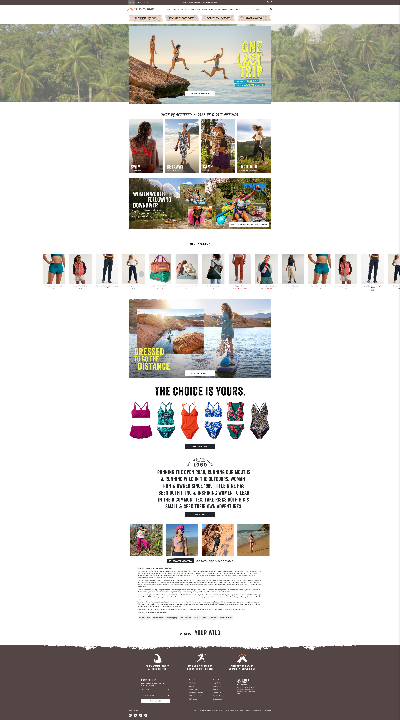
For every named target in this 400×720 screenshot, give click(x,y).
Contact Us (217, 692)
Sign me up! (155, 701)
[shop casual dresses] (200, 338)
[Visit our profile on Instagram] (130, 715)
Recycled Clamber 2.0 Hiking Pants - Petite (107, 286)
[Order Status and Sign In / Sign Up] (268, 2)
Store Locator (217, 699)
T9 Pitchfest (193, 699)
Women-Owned (214, 9)
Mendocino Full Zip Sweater (80, 286)
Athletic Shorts (158, 618)
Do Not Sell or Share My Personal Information (238, 710)
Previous (141, 274)
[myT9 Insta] (200, 545)
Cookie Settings (257, 710)
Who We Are (193, 683)
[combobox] (261, 9)
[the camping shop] (218, 146)
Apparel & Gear (177, 9)
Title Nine (131, 2)
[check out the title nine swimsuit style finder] (254, 18)
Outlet (139, 2)
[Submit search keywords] (271, 9)
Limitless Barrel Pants (133, 286)
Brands (224, 9)
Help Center (217, 683)
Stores (146, 2)
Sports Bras (195, 9)
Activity (204, 9)
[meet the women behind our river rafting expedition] (200, 203)
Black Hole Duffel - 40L (160, 286)
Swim (187, 9)
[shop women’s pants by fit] (146, 18)
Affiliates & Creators (196, 692)
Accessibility (268, 710)
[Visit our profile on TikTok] (145, 715)
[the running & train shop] (254, 146)
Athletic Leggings (172, 618)
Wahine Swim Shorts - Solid (53, 286)
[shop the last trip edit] (182, 18)
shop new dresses (200, 373)
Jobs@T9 (192, 686)
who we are (200, 514)
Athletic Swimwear (225, 618)
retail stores (163, 609)
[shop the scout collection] (218, 18)
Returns (215, 689)
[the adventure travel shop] (182, 146)
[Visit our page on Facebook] (135, 715)
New (168, 9)
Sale (231, 9)
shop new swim (200, 446)
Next (258, 274)
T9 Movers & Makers (196, 696)
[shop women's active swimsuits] (200, 417)
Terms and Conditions (205, 710)
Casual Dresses (185, 618)
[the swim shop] (146, 146)
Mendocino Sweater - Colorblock (266, 286)
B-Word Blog (193, 689)
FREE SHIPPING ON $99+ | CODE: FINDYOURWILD (200, 2)
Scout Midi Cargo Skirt (293, 286)
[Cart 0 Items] (272, 2)
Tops (204, 618)
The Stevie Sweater (213, 286)
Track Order (217, 686)
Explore (237, 9)
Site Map (193, 710)
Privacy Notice (218, 710)
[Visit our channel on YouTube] (140, 715)
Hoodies (196, 618)
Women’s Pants (144, 618)
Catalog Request (218, 696)
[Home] (140, 9)
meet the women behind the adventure (249, 224)
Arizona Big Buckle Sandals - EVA (186, 286)
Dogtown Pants (239, 286)
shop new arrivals (200, 93)
